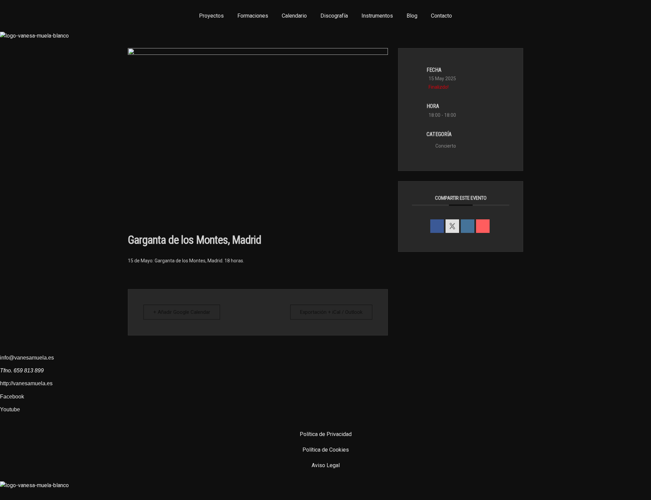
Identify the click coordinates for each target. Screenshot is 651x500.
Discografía (334, 16)
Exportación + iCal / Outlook (331, 312)
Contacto (441, 16)
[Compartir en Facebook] (437, 226)
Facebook (12, 396)
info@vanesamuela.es (27, 358)
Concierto (445, 146)
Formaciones (252, 16)
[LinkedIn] (467, 226)
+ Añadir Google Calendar (181, 312)
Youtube (10, 409)
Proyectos (211, 16)
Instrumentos (377, 16)
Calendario (294, 16)
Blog (412, 16)
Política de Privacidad (326, 434)
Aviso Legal (326, 465)
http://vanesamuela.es (26, 383)
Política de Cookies (325, 450)
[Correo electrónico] (483, 226)
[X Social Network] (452, 226)
